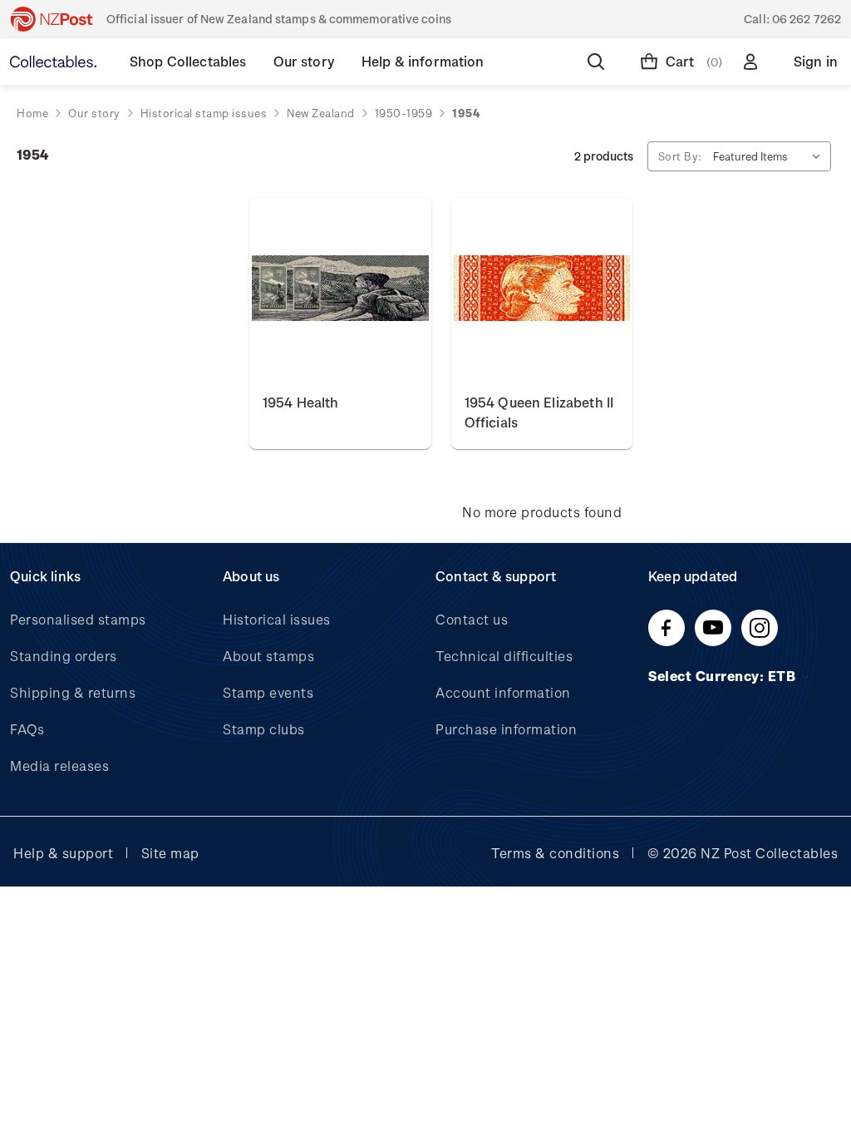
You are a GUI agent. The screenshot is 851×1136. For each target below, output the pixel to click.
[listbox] (770, 156)
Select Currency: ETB (723, 676)
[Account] (753, 61)
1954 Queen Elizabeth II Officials (539, 412)
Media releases (59, 765)
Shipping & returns (72, 692)
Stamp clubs (264, 729)
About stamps (268, 656)
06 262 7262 (806, 19)
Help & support (63, 853)
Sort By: (680, 156)
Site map (170, 853)
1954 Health (301, 402)
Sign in (816, 61)
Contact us (471, 619)
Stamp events (268, 692)
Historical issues (277, 619)
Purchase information (506, 729)
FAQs (27, 729)
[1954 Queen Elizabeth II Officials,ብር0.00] (542, 289)
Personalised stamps (78, 619)
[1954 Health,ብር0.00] (340, 289)
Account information (503, 692)
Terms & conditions (555, 853)
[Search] (599, 61)
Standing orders (63, 656)
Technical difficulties (504, 656)
